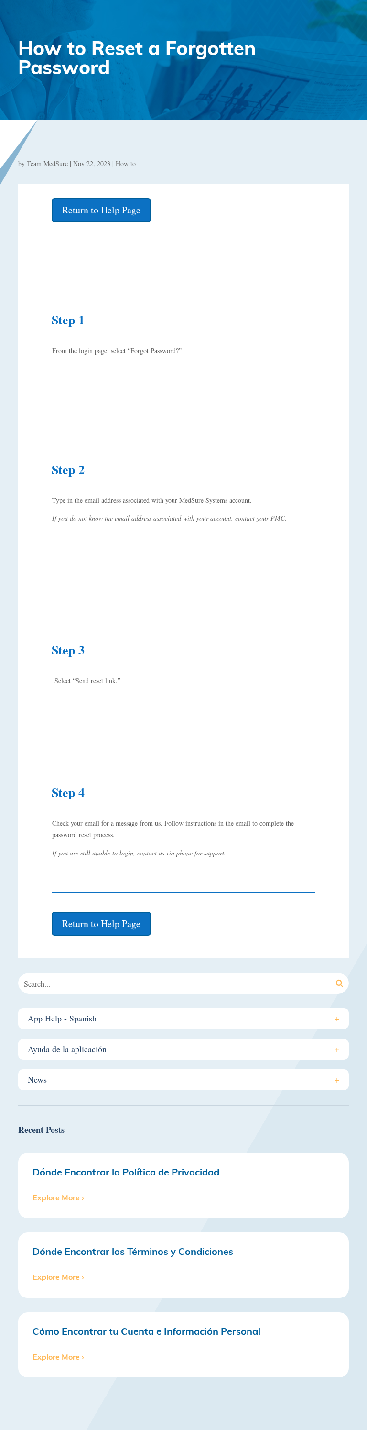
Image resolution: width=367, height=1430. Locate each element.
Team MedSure (47, 163)
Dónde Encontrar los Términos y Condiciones (132, 1251)
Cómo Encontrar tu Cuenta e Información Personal (146, 1331)
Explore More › (58, 1197)
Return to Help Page (101, 209)
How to (126, 163)
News (183, 1079)
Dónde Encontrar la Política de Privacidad (125, 1172)
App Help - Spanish (183, 1018)
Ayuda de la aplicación (183, 1048)
